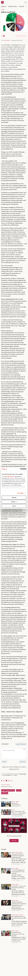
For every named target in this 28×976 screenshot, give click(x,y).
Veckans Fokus (12, 6)
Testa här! (14, 840)
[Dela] (1, 35)
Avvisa (14, 506)
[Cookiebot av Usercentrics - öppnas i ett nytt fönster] (20, 469)
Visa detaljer (20, 493)
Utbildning (4, 793)
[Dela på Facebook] (1, 780)
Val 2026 (21, 6)
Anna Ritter (7, 40)
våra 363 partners (10, 476)
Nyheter (3, 6)
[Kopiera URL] (9, 780)
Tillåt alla (14, 497)
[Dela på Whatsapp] (11, 780)
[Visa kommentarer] (4, 35)
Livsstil (3, 9)
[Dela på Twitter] (4, 780)
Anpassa (13, 501)
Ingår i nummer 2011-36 (8, 790)
